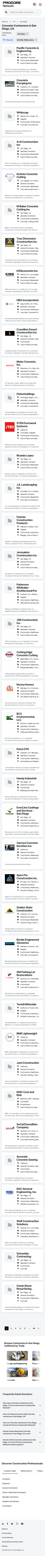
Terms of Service (7, 1537)
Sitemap (4, 1546)
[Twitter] (12, 1524)
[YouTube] (22, 1524)
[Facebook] (7, 1524)
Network (8, 6)
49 (34, 1328)
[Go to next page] (38, 1328)
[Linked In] (3, 1524)
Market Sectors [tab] (26, 1471)
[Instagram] (17, 1524)
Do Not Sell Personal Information (12, 1542)
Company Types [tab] (10, 1471)
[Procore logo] (12, 3)
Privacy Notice (7, 1533)
